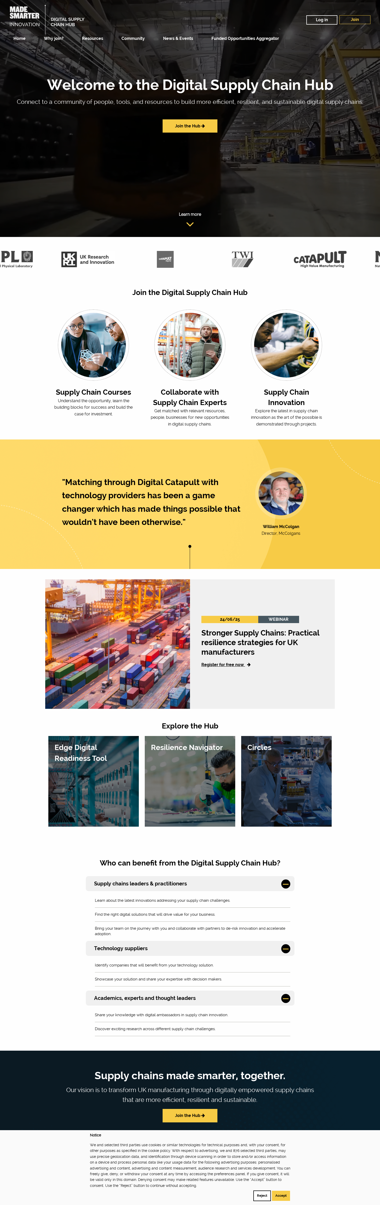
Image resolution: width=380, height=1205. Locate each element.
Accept (281, 1195)
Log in (322, 19)
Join (355, 19)
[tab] (190, 883)
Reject (262, 1195)
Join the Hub (188, 126)
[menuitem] (18, 38)
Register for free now (223, 664)
